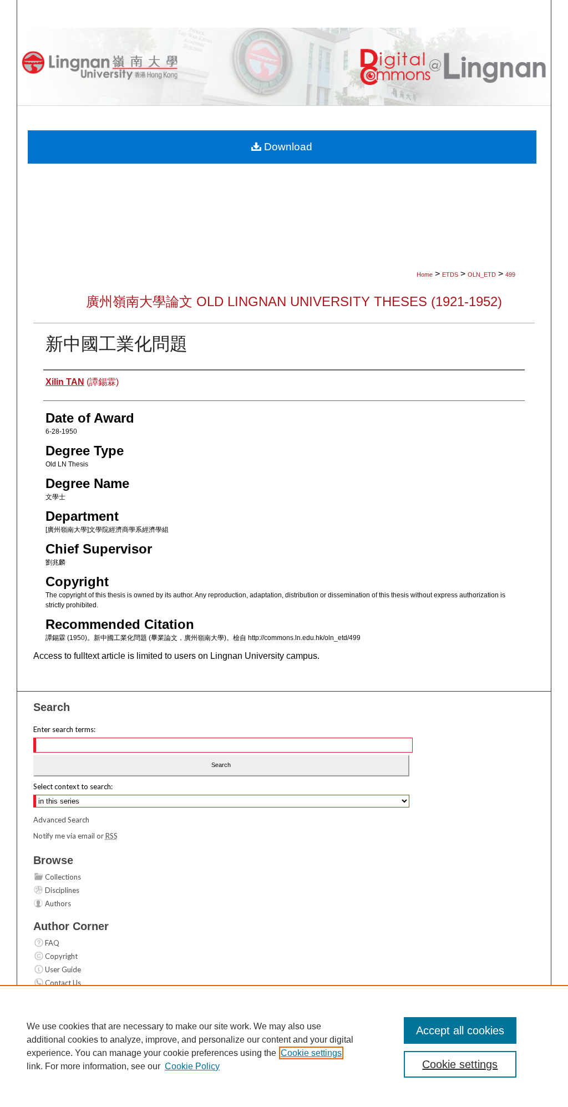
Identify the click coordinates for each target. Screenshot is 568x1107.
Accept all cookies (460, 1030)
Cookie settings (311, 1053)
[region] (284, 1046)
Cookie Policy (192, 1066)
